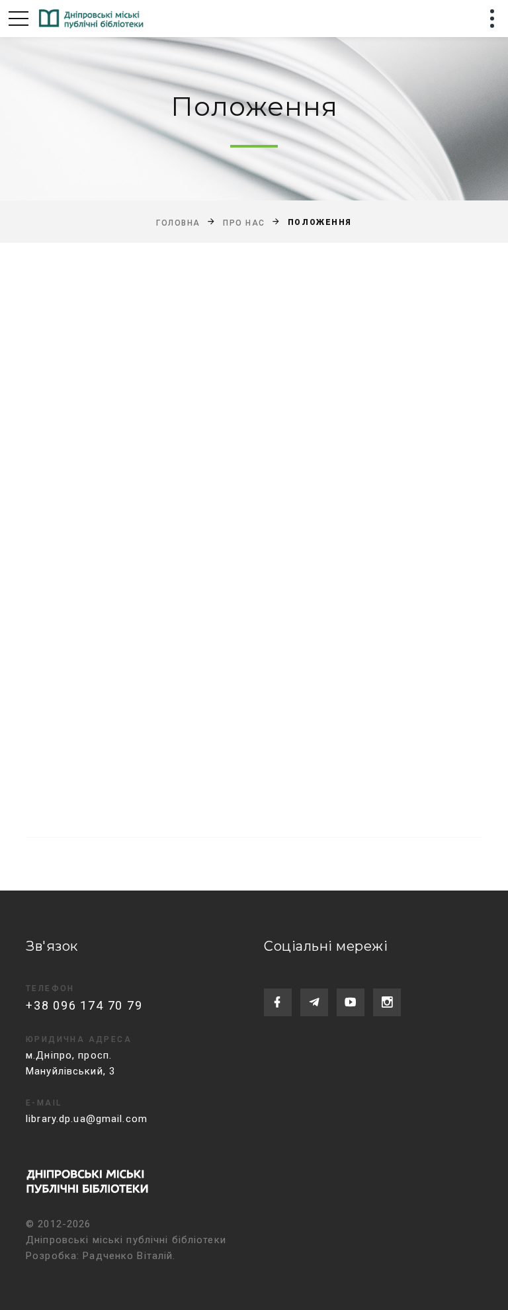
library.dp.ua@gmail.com (87, 1119)
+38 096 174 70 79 (84, 1005)
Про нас (244, 222)
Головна (178, 222)
